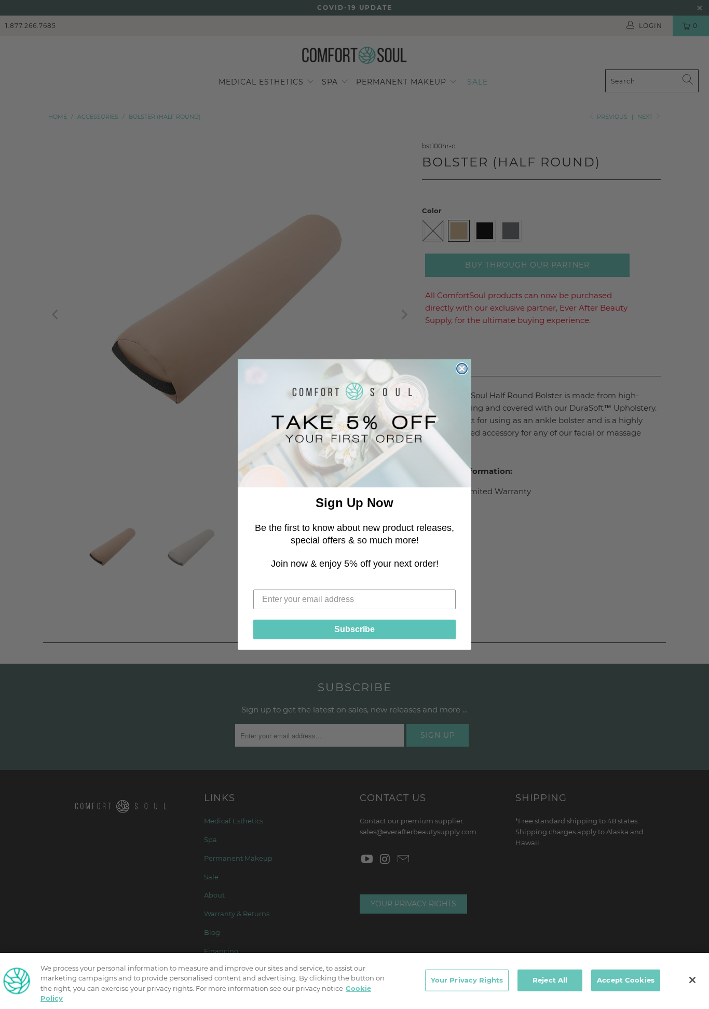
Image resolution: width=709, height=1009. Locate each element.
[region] (354, 981)
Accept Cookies (626, 980)
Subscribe (354, 629)
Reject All (550, 980)
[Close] (692, 980)
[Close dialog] (462, 368)
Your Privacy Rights (467, 980)
